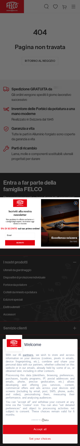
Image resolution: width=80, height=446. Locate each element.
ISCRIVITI (20, 243)
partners (28, 354)
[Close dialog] (76, 203)
